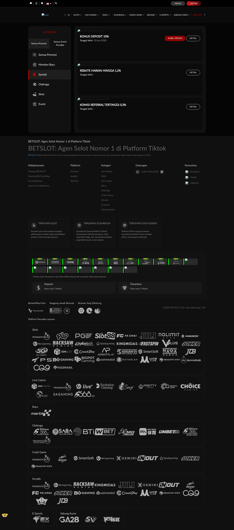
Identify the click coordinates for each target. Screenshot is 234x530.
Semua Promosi (38, 43)
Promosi (197, 15)
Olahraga (119, 15)
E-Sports (164, 15)
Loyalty (74, 176)
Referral (74, 181)
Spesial (43, 74)
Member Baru (47, 64)
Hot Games (106, 171)
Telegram (194, 183)
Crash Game (135, 15)
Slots (77, 15)
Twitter (193, 177)
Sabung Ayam (181, 15)
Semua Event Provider (60, 43)
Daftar (194, 3)
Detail (193, 38)
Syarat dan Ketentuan (38, 186)
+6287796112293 (150, 172)
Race (105, 15)
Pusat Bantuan (35, 181)
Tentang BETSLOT (37, 171)
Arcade (151, 15)
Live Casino (91, 15)
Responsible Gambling (39, 176)
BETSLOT (32, 155)
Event (42, 104)
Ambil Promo (175, 38)
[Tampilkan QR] (162, 172)
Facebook (194, 172)
